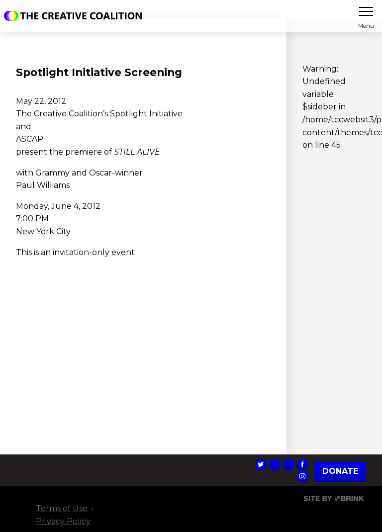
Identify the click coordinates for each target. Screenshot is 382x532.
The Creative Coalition (75, 16)
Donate (340, 471)
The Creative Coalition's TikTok (275, 464)
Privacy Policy (63, 521)
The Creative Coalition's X (261, 464)
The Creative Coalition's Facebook (302, 464)
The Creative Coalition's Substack (288, 464)
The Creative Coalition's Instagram (302, 476)
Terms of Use (62, 508)
